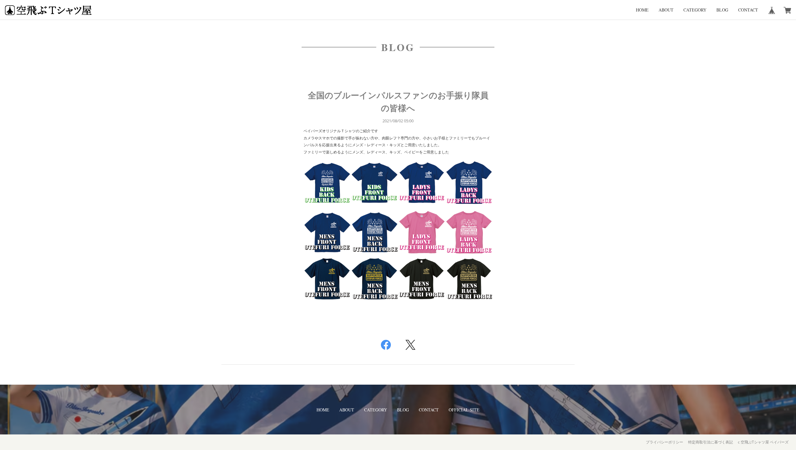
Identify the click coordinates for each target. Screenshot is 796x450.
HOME (642, 10)
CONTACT (748, 10)
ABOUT (666, 10)
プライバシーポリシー (664, 442)
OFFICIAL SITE (464, 410)
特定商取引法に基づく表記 (710, 442)
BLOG (722, 10)
